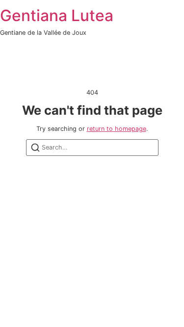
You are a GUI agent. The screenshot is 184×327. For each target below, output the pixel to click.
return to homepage (116, 128)
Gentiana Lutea (56, 15)
